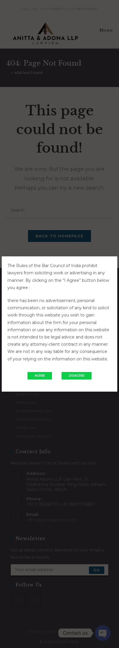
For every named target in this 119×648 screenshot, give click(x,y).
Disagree (76, 375)
